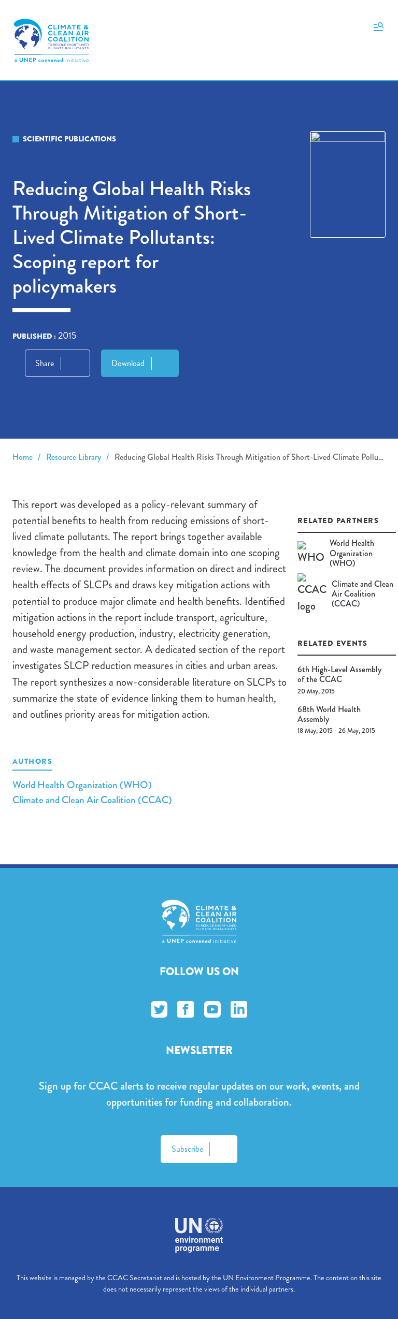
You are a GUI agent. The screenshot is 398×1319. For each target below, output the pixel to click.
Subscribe (187, 1149)
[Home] (51, 40)
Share (44, 363)
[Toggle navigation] (378, 26)
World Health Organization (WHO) (82, 785)
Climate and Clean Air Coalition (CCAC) (92, 800)
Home (22, 457)
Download (128, 363)
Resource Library (73, 457)
